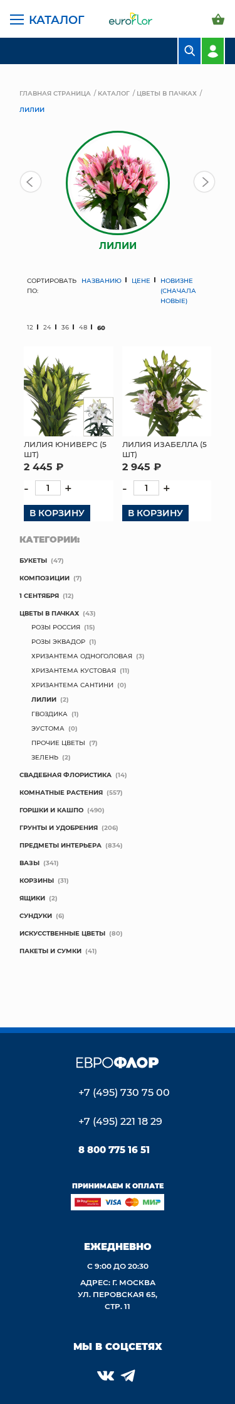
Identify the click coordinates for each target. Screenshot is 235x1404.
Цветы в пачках (167, 93)
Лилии (43, 699)
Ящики (32, 897)
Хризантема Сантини (72, 684)
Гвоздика (49, 713)
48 (83, 327)
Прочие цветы (58, 742)
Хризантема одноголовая (81, 655)
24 (47, 327)
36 (65, 327)
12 (30, 327)
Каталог (57, 19)
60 (101, 327)
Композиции (44, 577)
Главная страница (55, 93)
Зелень (44, 757)
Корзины (36, 880)
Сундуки (35, 915)
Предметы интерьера (60, 845)
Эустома (48, 728)
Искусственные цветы (62, 933)
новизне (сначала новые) (178, 290)
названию (101, 280)
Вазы (29, 862)
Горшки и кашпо (51, 809)
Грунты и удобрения (58, 827)
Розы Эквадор (58, 641)
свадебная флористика (65, 774)
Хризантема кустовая (73, 670)
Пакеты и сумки (50, 950)
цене (141, 280)
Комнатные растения (61, 792)
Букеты (33, 560)
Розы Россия (55, 626)
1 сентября (39, 595)
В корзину (57, 513)
